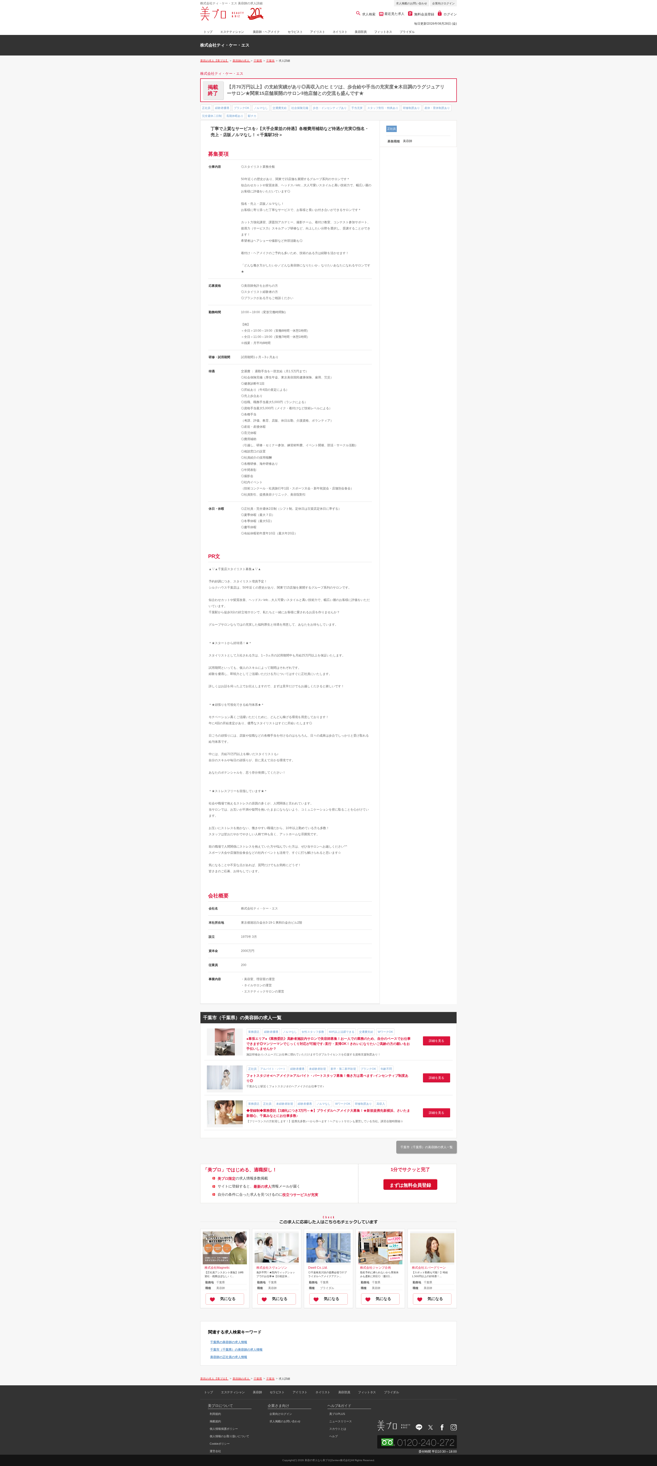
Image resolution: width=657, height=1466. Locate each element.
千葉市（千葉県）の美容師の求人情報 (236, 1349)
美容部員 (360, 32)
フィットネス (383, 32)
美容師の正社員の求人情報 (228, 1357)
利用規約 (215, 1413)
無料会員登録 (424, 14)
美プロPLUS (337, 1413)
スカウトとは (337, 1428)
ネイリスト (340, 32)
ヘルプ (333, 1436)
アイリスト (317, 32)
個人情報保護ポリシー (224, 1428)
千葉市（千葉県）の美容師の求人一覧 (426, 1147)
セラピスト (295, 32)
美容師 (257, 1392)
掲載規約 (215, 1421)
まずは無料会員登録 (410, 1185)
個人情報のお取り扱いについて (229, 1436)
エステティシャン (232, 32)
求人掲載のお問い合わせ (411, 3)
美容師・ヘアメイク (266, 32)
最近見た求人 (393, 14)
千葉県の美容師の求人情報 (228, 1342)
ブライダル (407, 32)
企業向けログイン (443, 3)
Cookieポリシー (220, 1443)
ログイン (450, 14)
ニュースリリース (340, 1421)
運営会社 (215, 1451)
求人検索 (368, 14)
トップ (208, 32)
